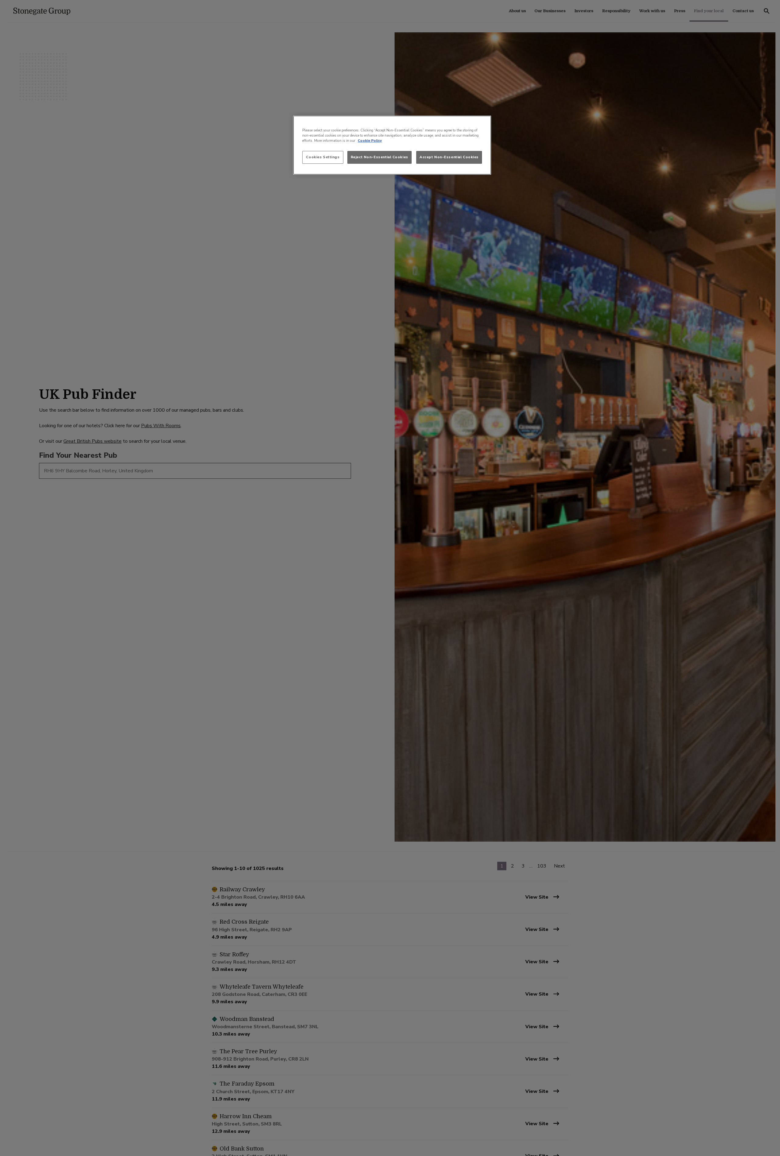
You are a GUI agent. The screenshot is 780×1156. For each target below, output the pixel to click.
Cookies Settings (322, 157)
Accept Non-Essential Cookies (449, 157)
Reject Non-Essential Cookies (379, 157)
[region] (392, 145)
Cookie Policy (370, 140)
